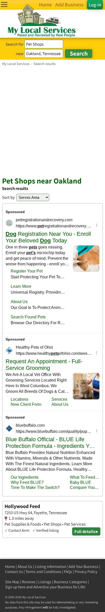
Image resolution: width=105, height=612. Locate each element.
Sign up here (15, 586)
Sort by (8, 197)
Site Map (12, 581)
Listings (44, 581)
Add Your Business (83, 566)
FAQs (68, 571)
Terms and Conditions (43, 571)
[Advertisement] (52, 121)
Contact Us (14, 571)
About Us (25, 566)
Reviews (29, 581)
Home (10, 566)
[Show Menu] (4, 4)
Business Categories (70, 581)
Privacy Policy (86, 571)
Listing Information (50, 566)
